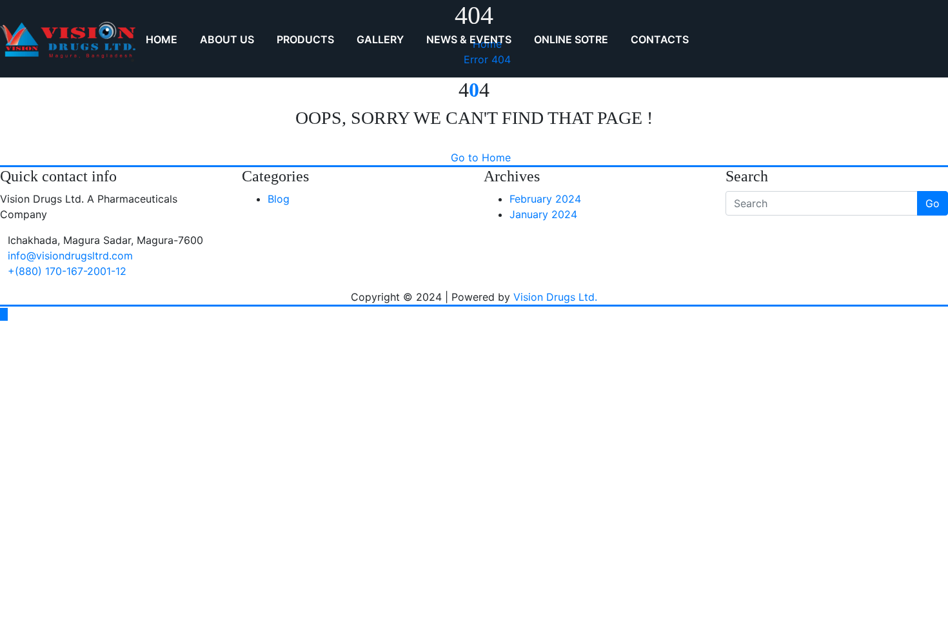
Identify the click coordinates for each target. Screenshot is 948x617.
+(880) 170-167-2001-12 (67, 271)
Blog (279, 198)
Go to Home (481, 157)
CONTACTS (660, 39)
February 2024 (545, 198)
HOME (161, 39)
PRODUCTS (305, 39)
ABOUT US (227, 39)
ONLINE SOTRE (571, 39)
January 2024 (543, 214)
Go (932, 203)
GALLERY (380, 39)
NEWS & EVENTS (468, 39)
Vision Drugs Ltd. (555, 296)
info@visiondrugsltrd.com (70, 255)
